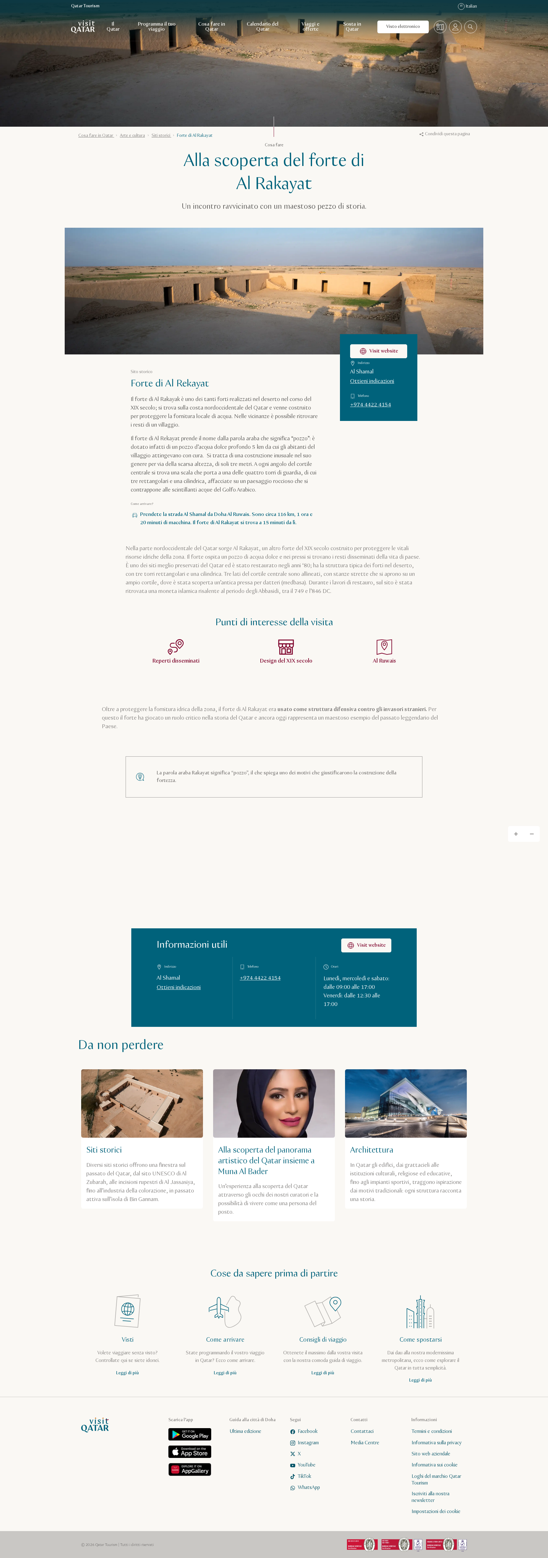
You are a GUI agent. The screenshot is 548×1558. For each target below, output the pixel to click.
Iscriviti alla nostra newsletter (430, 1497)
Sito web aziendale (431, 1454)
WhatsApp (309, 1487)
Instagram (308, 1443)
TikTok (304, 1476)
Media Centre (365, 1443)
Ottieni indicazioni (372, 381)
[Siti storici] (142, 1139)
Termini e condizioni (432, 1431)
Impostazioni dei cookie (436, 1511)
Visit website (383, 351)
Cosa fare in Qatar (211, 27)
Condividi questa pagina (447, 134)
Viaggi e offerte (310, 27)
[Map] (274, 922)
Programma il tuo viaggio (156, 27)
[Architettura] (406, 1139)
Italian (468, 6)
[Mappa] (440, 27)
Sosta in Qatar (352, 27)
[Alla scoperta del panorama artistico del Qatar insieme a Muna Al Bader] (274, 1145)
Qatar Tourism (85, 6)
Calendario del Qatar (262, 27)
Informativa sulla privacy (436, 1443)
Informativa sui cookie (435, 1465)
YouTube (307, 1465)
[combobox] (470, 27)
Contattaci (362, 1431)
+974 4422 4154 (370, 405)
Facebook (307, 1431)
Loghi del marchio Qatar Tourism (436, 1479)
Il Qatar (113, 27)
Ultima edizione (245, 1431)
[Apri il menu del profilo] (455, 27)
